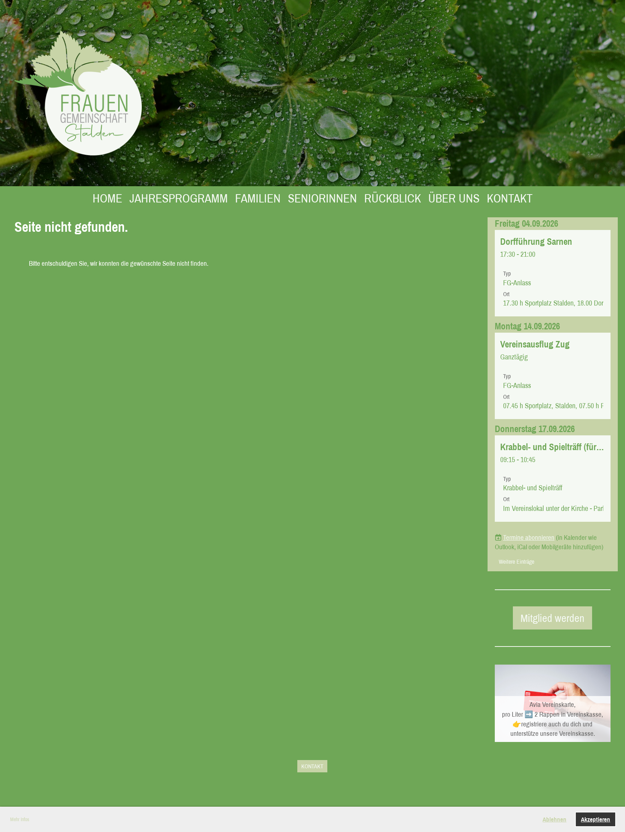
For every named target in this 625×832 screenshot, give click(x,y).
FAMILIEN (258, 198)
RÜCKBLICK (392, 198)
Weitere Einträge (516, 562)
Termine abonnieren (528, 537)
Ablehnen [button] (554, 819)
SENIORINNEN (322, 198)
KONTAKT (510, 198)
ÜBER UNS (454, 198)
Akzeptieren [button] (595, 819)
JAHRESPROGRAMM (178, 198)
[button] (553, 273)
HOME (107, 198)
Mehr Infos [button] (19, 819)
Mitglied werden (552, 618)
